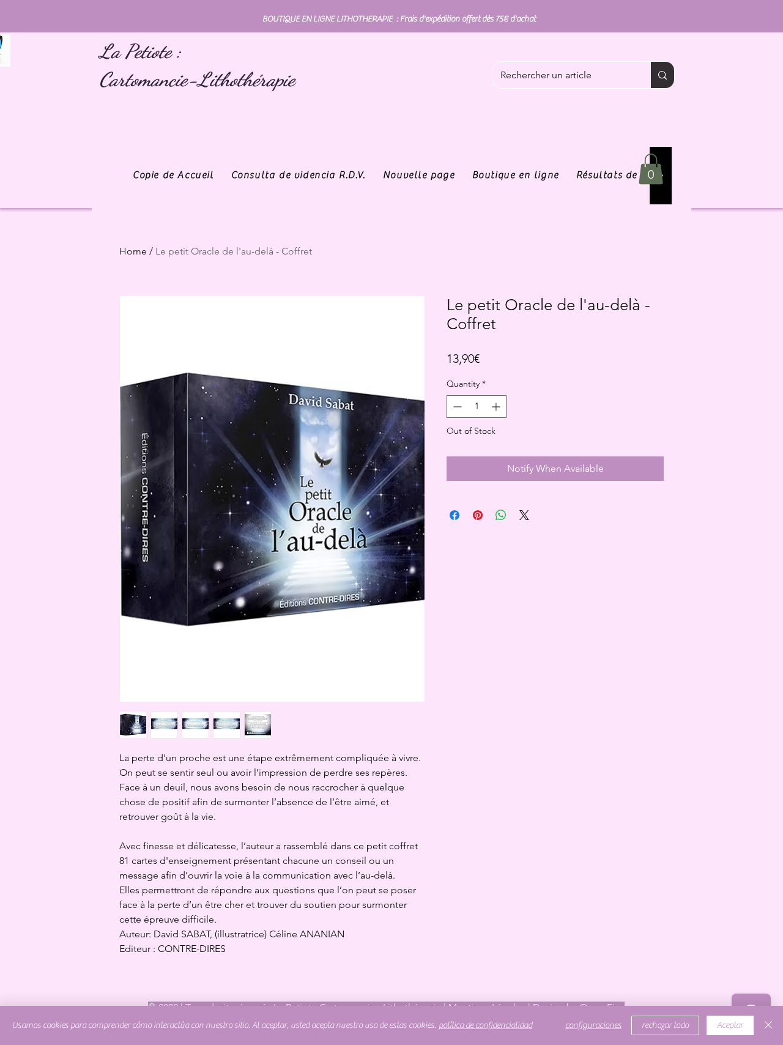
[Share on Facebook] (454, 515)
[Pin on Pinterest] (477, 515)
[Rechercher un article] (662, 75)
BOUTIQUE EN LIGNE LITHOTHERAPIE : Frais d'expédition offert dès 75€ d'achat (399, 19)
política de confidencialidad (485, 1025)
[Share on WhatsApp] (501, 515)
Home (133, 251)
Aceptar (730, 1025)
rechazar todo (665, 1025)
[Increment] (497, 406)
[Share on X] (524, 515)
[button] (651, 169)
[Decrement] (456, 406)
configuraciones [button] (593, 1025)
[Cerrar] (768, 1025)
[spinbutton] (476, 406)
